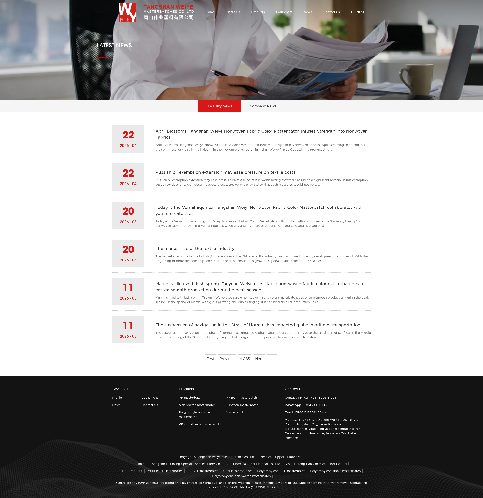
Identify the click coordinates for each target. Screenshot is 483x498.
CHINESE (358, 12)
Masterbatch (235, 412)
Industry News (220, 106)
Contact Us (331, 12)
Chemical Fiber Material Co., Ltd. (257, 464)
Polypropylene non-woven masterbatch (241, 476)
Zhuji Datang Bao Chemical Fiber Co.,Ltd (316, 464)
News (308, 12)
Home (210, 12)
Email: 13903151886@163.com (306, 412)
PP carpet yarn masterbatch (199, 424)
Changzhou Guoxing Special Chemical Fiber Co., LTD (189, 464)
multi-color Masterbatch (165, 471)
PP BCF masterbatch (241, 397)
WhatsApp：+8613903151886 (306, 405)
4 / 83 (245, 359)
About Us (233, 12)
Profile (117, 397)
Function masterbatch (242, 405)
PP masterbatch (190, 397)
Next (259, 359)
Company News (263, 106)
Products (258, 12)
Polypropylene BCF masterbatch (281, 471)
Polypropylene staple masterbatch (335, 471)
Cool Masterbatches (237, 471)
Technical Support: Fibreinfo (280, 457)
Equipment (284, 12)
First (210, 359)
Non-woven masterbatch (197, 405)
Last (271, 359)
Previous (227, 359)
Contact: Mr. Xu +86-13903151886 (310, 397)
